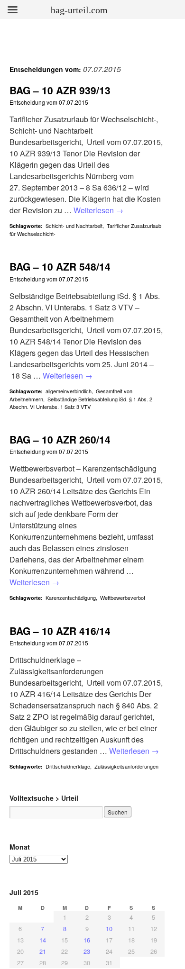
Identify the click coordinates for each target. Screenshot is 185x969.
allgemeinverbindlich (69, 391)
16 (86, 939)
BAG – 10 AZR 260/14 (60, 439)
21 (42, 951)
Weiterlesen (98, 210)
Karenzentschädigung (71, 597)
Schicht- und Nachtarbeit (74, 225)
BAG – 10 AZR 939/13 (60, 90)
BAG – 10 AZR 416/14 (60, 631)
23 (86, 951)
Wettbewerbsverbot (122, 597)
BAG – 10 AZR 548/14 (60, 266)
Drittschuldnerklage (68, 766)
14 (42, 939)
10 (109, 928)
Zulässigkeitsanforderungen (126, 766)
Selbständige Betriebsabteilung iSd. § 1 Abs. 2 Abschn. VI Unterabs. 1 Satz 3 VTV (80, 402)
